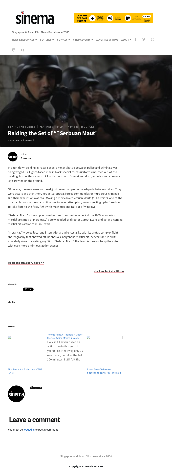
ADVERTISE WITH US (107, 39)
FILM (60, 126)
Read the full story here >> (26, 263)
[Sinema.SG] (34, 26)
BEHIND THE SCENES (21, 126)
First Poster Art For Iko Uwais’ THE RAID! (25, 371)
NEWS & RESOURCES (23, 39)
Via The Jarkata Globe (109, 271)
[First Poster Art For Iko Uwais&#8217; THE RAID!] (26, 346)
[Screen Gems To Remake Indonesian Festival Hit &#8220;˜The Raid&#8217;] (105, 346)
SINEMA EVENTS (82, 39)
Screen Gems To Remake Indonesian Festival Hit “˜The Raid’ (104, 371)
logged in (29, 430)
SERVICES (62, 39)
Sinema (26, 158)
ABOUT (125, 39)
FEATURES (45, 39)
